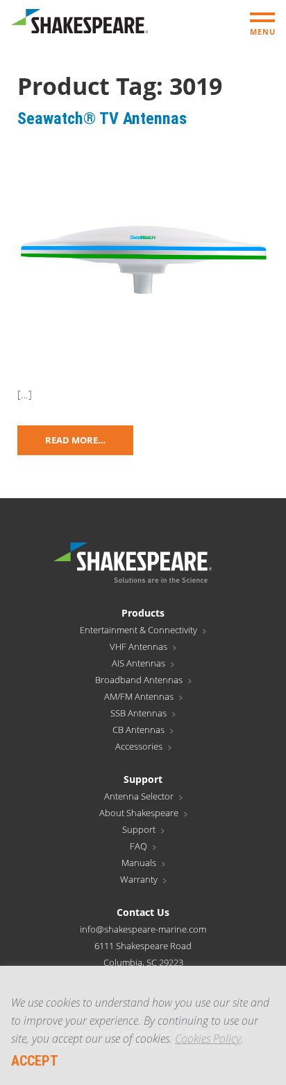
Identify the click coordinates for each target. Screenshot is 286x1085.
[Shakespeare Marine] (79, 25)
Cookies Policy (208, 1038)
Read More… (75, 440)
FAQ (138, 846)
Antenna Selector (139, 796)
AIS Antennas (138, 663)
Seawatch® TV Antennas (102, 118)
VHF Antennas (138, 646)
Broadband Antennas (139, 679)
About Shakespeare (138, 812)
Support (138, 829)
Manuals (138, 862)
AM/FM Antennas (139, 696)
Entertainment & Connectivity (138, 630)
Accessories (138, 746)
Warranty (139, 879)
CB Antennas (138, 729)
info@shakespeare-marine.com (143, 929)
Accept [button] (34, 1060)
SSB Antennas (138, 713)
